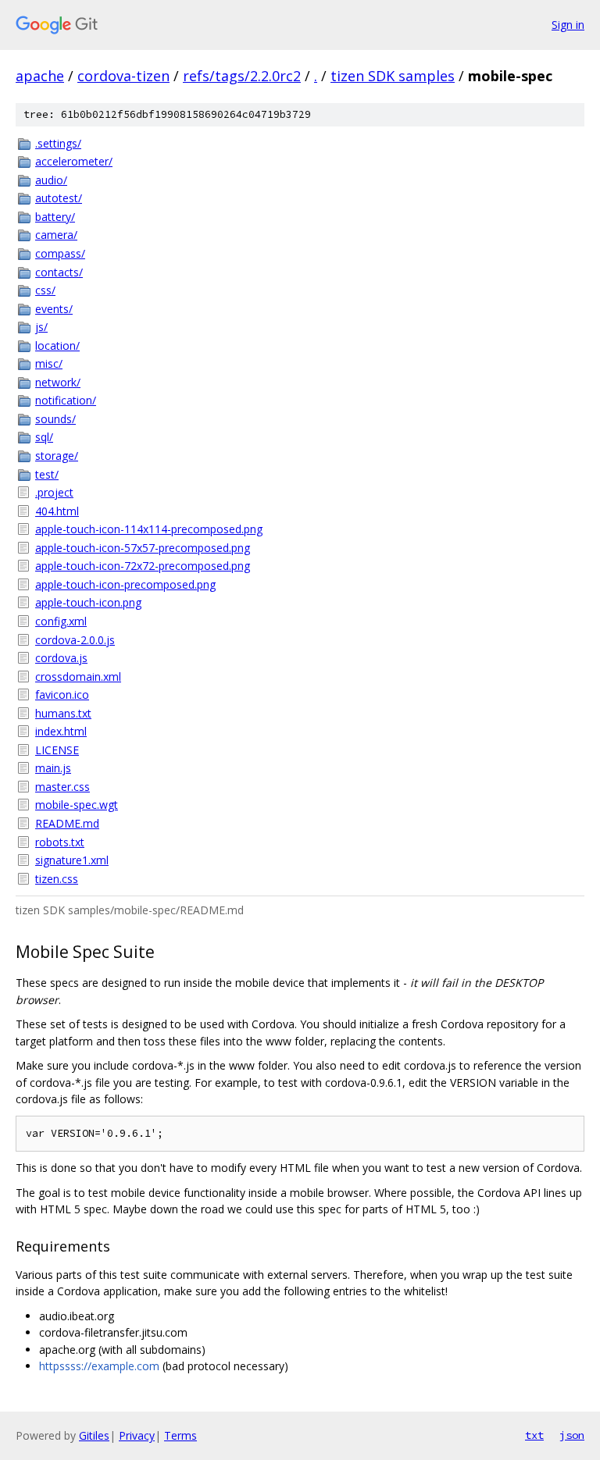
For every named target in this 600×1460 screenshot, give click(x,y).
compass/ (60, 253)
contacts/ (59, 272)
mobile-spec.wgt (76, 804)
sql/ (44, 436)
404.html (57, 511)
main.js (53, 767)
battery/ (55, 216)
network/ (57, 382)
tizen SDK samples (392, 75)
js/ (41, 326)
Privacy (137, 1435)
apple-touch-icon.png (88, 602)
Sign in (568, 24)
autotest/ (58, 198)
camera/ (56, 234)
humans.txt (63, 713)
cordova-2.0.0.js (75, 639)
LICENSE (57, 749)
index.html (61, 731)
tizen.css (56, 878)
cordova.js (61, 657)
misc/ (48, 363)
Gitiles (94, 1435)
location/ (57, 345)
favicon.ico (62, 694)
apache (40, 75)
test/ (47, 474)
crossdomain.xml (78, 676)
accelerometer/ (73, 161)
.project (54, 492)
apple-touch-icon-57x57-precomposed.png (142, 547)
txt (534, 1435)
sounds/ (55, 418)
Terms (180, 1435)
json (571, 1435)
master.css (62, 786)
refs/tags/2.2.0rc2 (242, 75)
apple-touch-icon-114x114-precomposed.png (148, 529)
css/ (45, 290)
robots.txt (59, 842)
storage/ (56, 455)
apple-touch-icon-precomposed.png (125, 584)
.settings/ (58, 143)
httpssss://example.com (99, 1366)
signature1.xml (72, 860)
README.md (67, 823)
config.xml (61, 621)
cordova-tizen (123, 75)
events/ (54, 308)
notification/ (65, 400)
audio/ (51, 180)
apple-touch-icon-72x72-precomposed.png (142, 565)
